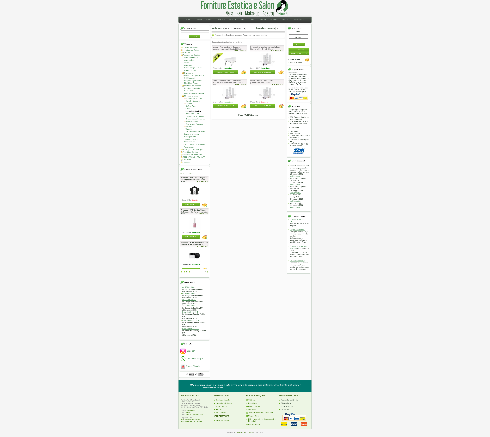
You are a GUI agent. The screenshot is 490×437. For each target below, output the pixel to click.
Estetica (232, 20)
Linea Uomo (188, 91)
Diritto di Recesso (222, 406)
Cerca (194, 36)
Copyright (249, 432)
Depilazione (188, 73)
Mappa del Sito (253, 416)
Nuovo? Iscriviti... (299, 49)
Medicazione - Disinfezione (194, 93)
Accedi (298, 44)
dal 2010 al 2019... (189, 300)
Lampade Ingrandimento (193, 81)
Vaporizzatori (189, 147)
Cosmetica (220, 20)
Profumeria (187, 160)
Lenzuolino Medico (193, 111)
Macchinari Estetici (191, 83)
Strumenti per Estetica (192, 86)
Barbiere (198, 20)
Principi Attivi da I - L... (190, 329)
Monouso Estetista (191, 96)
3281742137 (188, 412)
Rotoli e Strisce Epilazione (195, 119)
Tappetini (189, 129)
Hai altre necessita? (297, 261)
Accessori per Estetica (191, 55)
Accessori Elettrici (191, 58)
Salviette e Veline (192, 121)
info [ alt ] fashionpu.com (194, 414)
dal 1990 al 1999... (189, 293)
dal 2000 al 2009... (189, 306)
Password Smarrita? (299, 53)
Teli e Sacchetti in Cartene (195, 132)
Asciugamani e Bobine (194, 98)
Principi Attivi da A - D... (191, 312)
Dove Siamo (252, 403)
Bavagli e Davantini (193, 101)
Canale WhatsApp (194, 358)
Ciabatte (189, 104)
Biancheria (188, 65)
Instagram (190, 351)
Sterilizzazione (189, 142)
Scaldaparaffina (190, 137)
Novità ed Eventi (254, 424)
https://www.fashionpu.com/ (190, 420)
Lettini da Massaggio (192, 88)
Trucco (243, 20)
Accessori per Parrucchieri (193, 155)
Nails (253, 20)
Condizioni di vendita (223, 400)
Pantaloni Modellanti (191, 134)
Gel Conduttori (189, 78)
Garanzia (219, 409)
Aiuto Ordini (252, 409)
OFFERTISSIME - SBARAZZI (194, 157)
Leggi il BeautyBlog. (297, 230)
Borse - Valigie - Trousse (193, 68)
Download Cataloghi (223, 420)
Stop (207, 271)
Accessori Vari (189, 60)
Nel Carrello (190, 237)
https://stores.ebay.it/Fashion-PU (192, 421)
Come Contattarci (254, 406)
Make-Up (186, 52)
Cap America (240, 432)
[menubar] (245, 19)
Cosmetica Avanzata (190, 47)
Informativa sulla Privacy (224, 403)
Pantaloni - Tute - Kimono (195, 116)
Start (205, 271)
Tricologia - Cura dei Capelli (193, 149)
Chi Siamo (252, 400)
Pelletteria (186, 162)
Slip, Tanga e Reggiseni (194, 124)
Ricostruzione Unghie (191, 50)
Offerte (286, 20)
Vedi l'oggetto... (295, 176)
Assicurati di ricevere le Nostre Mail (260, 413)
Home (188, 20)
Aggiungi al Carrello (225, 72)
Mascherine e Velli (192, 114)
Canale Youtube (193, 366)
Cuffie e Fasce (191, 106)
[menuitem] (188, 19)
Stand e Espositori (191, 139)
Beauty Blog (299, 20)
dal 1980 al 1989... (189, 287)
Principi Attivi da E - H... (191, 320)
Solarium (189, 127)
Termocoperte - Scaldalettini (194, 144)
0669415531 (191, 411)
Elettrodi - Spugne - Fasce (194, 75)
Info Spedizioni (221, 413)
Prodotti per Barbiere (190, 152)
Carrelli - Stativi (190, 70)
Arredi (186, 63)
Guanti (188, 109)
